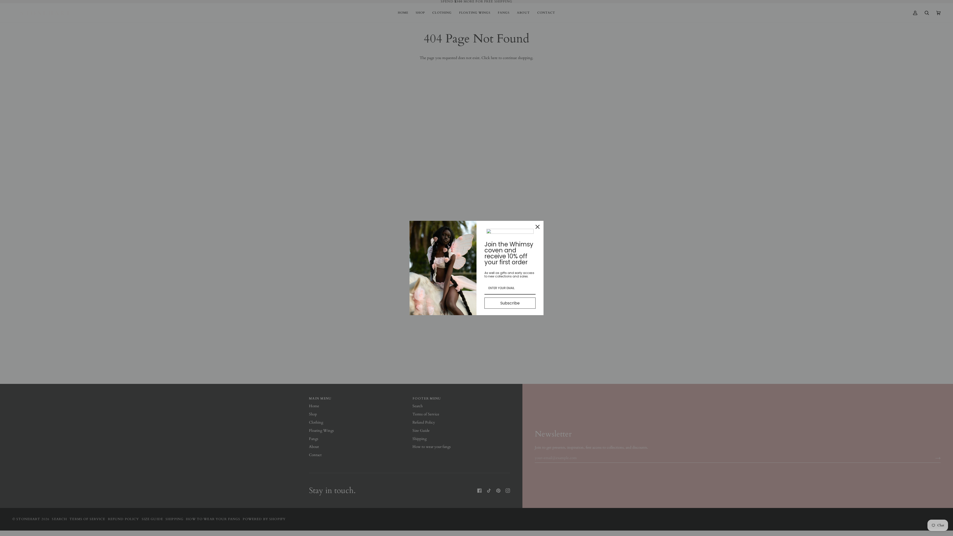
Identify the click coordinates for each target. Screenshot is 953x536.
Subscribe (510, 303)
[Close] (538, 227)
